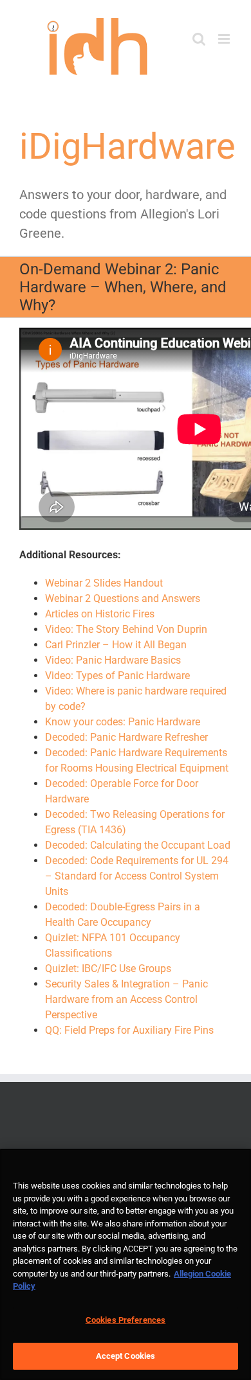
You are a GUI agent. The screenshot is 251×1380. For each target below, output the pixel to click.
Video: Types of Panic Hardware (117, 675)
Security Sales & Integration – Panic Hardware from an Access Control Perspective (126, 999)
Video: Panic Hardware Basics (113, 660)
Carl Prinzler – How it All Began (116, 645)
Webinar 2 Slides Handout (104, 583)
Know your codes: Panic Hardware (122, 722)
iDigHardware (127, 146)
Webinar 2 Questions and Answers (122, 598)
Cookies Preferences (125, 1320)
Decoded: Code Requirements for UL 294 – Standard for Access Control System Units (136, 876)
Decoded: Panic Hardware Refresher (126, 737)
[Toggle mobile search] (198, 39)
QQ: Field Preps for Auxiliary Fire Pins (129, 1030)
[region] (125, 1264)
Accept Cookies (126, 1356)
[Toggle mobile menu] (225, 39)
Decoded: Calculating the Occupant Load (137, 845)
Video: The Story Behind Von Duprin (126, 629)
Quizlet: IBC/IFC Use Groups (108, 968)
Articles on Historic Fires (99, 614)
